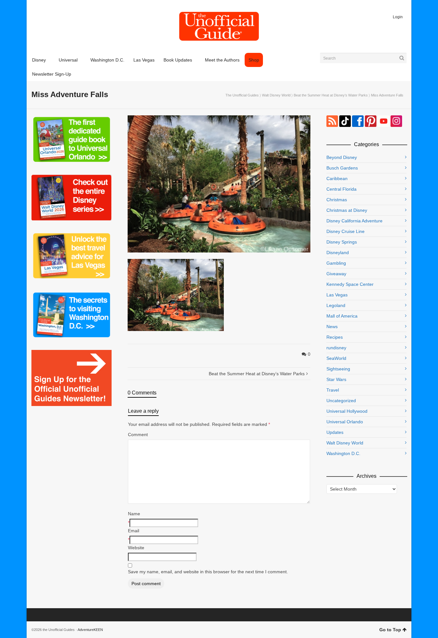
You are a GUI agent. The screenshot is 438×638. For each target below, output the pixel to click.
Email (133, 530)
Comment (138, 434)
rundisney (336, 347)
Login (398, 17)
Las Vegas (337, 294)
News (332, 326)
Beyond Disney (341, 157)
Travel (332, 390)
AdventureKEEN (90, 630)
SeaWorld (336, 358)
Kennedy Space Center (350, 284)
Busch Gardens (342, 167)
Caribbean (337, 178)
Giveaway (336, 273)
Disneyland (337, 252)
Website (136, 547)
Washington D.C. (343, 453)
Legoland (335, 305)
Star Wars (336, 379)
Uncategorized (341, 400)
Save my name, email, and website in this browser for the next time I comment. (208, 571)
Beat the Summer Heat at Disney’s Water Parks (331, 95)
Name (134, 513)
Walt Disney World (276, 95)
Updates (334, 432)
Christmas (336, 199)
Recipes (334, 337)
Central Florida (341, 189)
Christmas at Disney (346, 210)
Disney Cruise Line (345, 231)
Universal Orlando (344, 421)
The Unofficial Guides (242, 95)
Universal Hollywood (346, 411)
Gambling (336, 263)
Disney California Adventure (354, 220)
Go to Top (390, 629)
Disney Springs (341, 241)
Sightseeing (338, 368)
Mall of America (342, 316)
